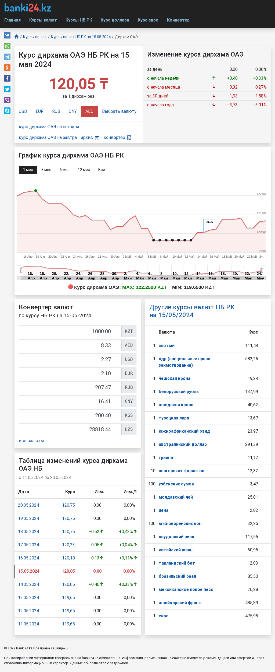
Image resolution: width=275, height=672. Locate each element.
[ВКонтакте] (7, 35)
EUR (40, 111)
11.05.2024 (28, 623)
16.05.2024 (28, 558)
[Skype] (7, 110)
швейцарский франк (180, 602)
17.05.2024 (28, 544)
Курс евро (148, 20)
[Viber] (7, 100)
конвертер (114, 137)
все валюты (31, 440)
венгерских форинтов (181, 470)
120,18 (68, 558)
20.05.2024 (28, 505)
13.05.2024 (28, 597)
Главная (12, 20)
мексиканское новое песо (186, 589)
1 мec (28, 169)
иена (163, 510)
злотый (167, 345)
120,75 (68, 505)
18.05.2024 (28, 531)
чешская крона (174, 378)
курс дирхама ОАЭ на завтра (48, 137)
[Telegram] (7, 57)
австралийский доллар (183, 444)
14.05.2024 (28, 584)
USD (23, 111)
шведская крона (176, 404)
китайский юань (176, 549)
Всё (101, 169)
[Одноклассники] (7, 67)
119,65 (68, 597)
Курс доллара (115, 20)
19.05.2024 (28, 518)
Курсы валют (43, 20)
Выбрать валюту (119, 111)
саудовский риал (176, 536)
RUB (56, 111)
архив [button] (87, 137)
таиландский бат (177, 563)
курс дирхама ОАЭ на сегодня (49, 126)
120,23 (68, 544)
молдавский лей (176, 497)
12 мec (84, 169)
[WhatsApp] (7, 46)
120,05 (68, 584)
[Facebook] (7, 78)
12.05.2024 (28, 610)
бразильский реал (177, 576)
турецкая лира (174, 418)
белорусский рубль (179, 391)
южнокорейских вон (180, 523)
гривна (166, 457)
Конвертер (178, 20)
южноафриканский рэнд (184, 431)
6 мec (65, 169)
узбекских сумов (176, 483)
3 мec (46, 169)
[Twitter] (7, 89)
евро (164, 615)
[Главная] (17, 37)
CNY (73, 111)
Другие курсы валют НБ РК (192, 311)
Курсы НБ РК (79, 20)
